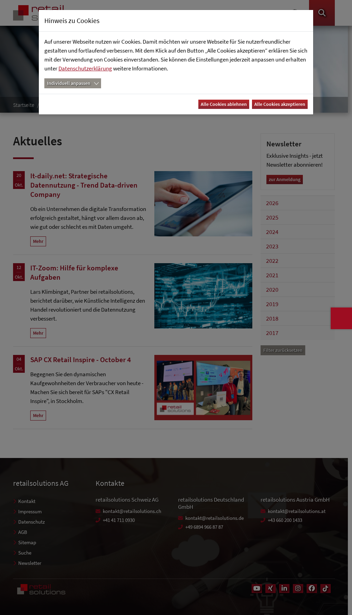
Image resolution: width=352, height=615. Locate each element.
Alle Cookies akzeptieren (279, 104)
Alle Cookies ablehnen (224, 104)
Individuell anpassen (68, 83)
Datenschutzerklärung (85, 68)
